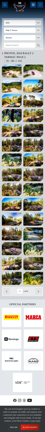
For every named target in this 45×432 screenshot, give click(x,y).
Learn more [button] (35, 421)
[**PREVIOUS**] (7, 291)
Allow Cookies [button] (30, 427)
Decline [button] (14, 427)
